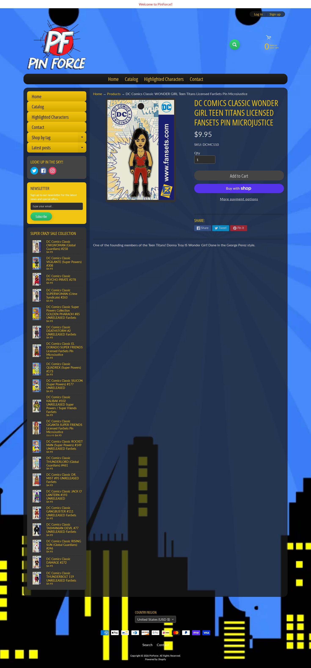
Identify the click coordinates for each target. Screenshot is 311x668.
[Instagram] (52, 170)
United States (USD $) (153, 619)
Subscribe (41, 216)
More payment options (239, 199)
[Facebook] (43, 170)
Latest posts (59, 148)
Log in (258, 14)
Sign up (275, 14)
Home (113, 78)
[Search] (234, 44)
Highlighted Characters (164, 78)
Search (147, 645)
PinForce (153, 655)
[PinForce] (58, 44)
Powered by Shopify (155, 659)
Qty (197, 153)
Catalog (131, 78)
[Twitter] (34, 170)
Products (114, 94)
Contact (196, 78)
